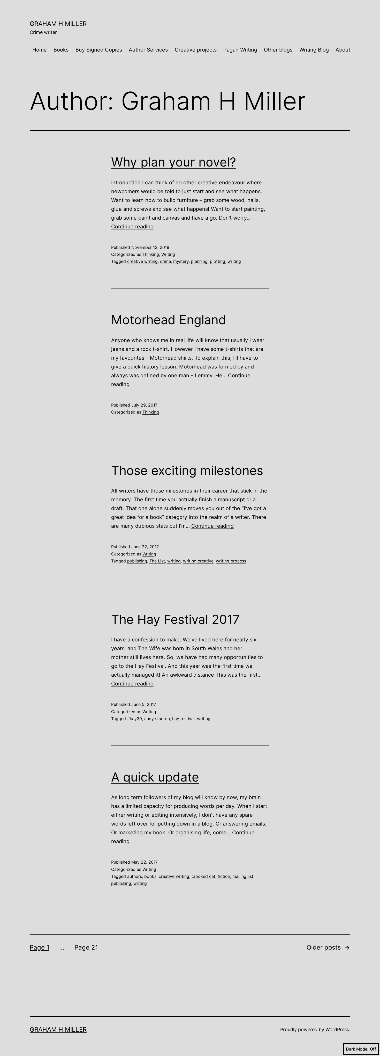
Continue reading (132, 226)
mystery (181, 261)
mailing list (242, 876)
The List (157, 560)
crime (165, 261)
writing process (231, 560)
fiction (224, 876)
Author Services (148, 50)
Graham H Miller (58, 23)
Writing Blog (314, 50)
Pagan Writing (240, 50)
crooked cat (203, 876)
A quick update (155, 777)
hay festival (183, 718)
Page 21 (86, 947)
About (343, 50)
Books (61, 50)
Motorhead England (168, 319)
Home (39, 50)
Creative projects (196, 50)
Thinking (150, 254)
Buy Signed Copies (98, 50)
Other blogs (278, 50)
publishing (137, 560)
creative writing (142, 261)
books (150, 876)
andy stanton (157, 718)
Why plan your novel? (173, 162)
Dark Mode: (357, 1049)
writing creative (198, 560)
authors (134, 876)
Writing (168, 254)
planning (199, 261)
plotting (217, 261)
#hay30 (134, 718)
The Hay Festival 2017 (175, 619)
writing (234, 261)
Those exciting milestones (187, 470)
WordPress (337, 1029)
